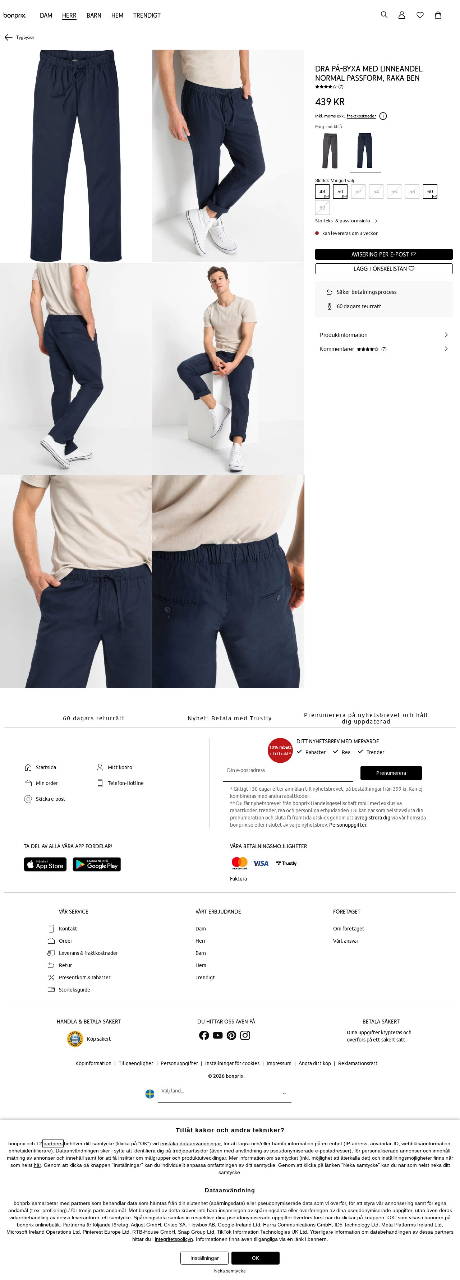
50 (340, 191)
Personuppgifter (347, 825)
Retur (65, 965)
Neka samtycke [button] (230, 1271)
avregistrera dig (372, 818)
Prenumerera (391, 773)
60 (430, 191)
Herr (69, 15)
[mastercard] (239, 863)
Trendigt (147, 15)
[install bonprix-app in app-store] (48, 864)
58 (412, 191)
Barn (94, 15)
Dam (46, 15)
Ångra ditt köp (315, 1063)
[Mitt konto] (402, 19)
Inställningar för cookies (233, 1063)
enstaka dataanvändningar (190, 1143)
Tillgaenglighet (137, 1063)
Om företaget (348, 929)
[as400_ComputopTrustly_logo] (286, 863)
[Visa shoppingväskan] (439, 19)
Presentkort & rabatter (84, 977)
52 (358, 191)
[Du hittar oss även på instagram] (245, 1035)
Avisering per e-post (381, 254)
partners (53, 1143)
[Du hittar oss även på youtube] (218, 1035)
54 (376, 191)
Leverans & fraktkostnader (88, 953)
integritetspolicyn (174, 1239)
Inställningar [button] (204, 1258)
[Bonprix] (15, 17)
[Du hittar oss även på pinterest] (231, 1035)
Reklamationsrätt (358, 1063)
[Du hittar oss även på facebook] (204, 1035)
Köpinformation (93, 1063)
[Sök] (384, 15)
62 (322, 208)
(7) (341, 86)
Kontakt (68, 929)
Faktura (238, 879)
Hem (117, 15)
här (37, 1165)
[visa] (260, 863)
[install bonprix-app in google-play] (100, 864)
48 (322, 191)
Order (65, 941)
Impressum (280, 1063)
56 (394, 191)
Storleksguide (74, 990)
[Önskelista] (422, 19)
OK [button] (255, 1258)
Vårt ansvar (345, 941)
